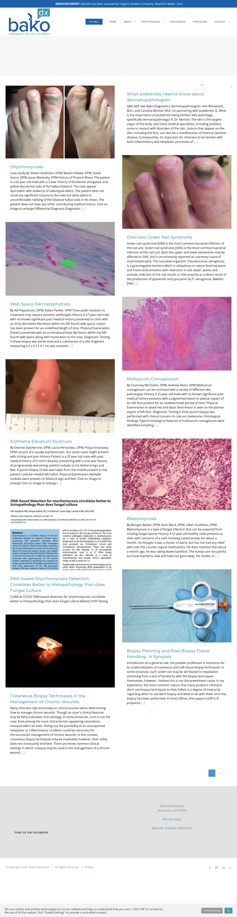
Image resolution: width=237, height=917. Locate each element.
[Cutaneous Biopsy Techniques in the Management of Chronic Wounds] (60, 650)
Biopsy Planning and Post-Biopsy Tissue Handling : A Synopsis (177, 601)
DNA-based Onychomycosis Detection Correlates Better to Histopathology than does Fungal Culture (60, 526)
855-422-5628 (172, 819)
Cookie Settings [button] (212, 910)
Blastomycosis (177, 470)
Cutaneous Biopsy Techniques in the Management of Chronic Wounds (60, 644)
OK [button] (228, 910)
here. (180, 4)
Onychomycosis (60, 118)
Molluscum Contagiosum (177, 329)
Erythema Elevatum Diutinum (60, 392)
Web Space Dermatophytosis (60, 254)
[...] (83, 209)
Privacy (89, 867)
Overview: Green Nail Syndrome (177, 188)
